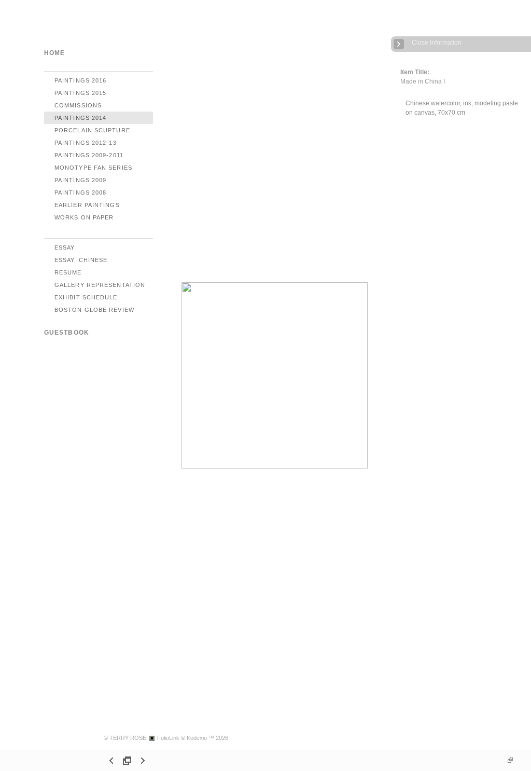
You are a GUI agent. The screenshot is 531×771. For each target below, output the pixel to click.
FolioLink (168, 738)
